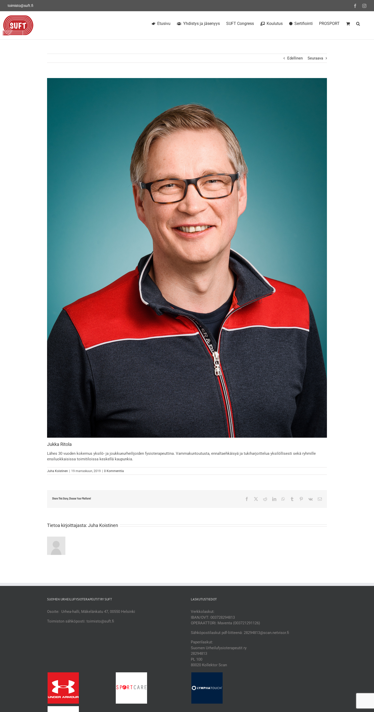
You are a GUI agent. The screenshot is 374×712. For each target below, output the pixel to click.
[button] (358, 22)
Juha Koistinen (57, 471)
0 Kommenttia (114, 471)
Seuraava (315, 58)
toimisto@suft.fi (20, 6)
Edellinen (295, 58)
